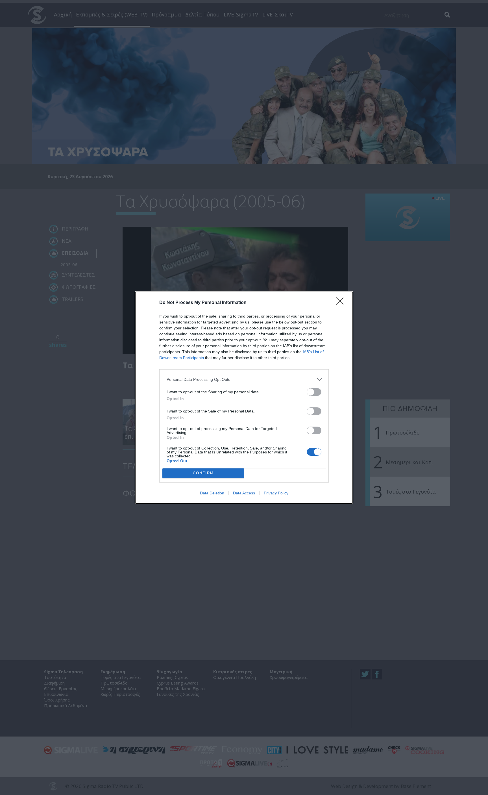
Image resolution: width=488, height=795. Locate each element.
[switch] (314, 392)
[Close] (341, 302)
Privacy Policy (276, 493)
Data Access (244, 493)
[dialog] (244, 397)
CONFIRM (203, 473)
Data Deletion (212, 493)
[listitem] (244, 380)
